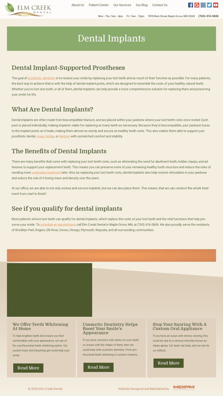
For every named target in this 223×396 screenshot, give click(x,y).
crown (40, 136)
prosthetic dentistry (41, 78)
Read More (28, 368)
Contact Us (160, 5)
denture (64, 136)
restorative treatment (46, 172)
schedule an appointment (57, 224)
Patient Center (99, 5)
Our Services (122, 5)
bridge (50, 136)
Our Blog (142, 5)
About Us (78, 5)
